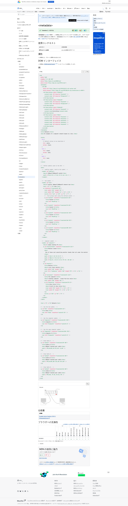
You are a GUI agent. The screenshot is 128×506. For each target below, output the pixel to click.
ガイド (18, 28)
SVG (47, 34)
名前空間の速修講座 (23, 36)
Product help (57, 495)
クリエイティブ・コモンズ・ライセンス (68, 503)
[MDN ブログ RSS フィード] (27, 491)
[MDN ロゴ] (20, 480)
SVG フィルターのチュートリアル (26, 51)
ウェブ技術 (95, 483)
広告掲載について (58, 490)
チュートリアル (21, 22)
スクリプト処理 (22, 38)
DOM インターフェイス (99, 23)
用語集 (94, 493)
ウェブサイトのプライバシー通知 (35, 500)
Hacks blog (95, 495)
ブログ (56, 485)
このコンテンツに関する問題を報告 (63, 464)
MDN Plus (56, 493)
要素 (19, 61)
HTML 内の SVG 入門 (24, 55)
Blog (88, 8)
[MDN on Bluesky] (20, 491)
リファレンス (20, 58)
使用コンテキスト (98, 18)
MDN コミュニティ (78, 483)
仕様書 (95, 27)
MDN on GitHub (77, 493)
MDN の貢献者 (49, 462)
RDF (39, 38)
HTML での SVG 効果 (24, 48)
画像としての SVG (23, 45)
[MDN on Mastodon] (25, 491)
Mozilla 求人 (57, 488)
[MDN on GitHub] (18, 491)
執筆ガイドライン (78, 488)
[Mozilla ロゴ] (21, 501)
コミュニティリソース (79, 485)
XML (74, 36)
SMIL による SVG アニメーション (26, 42)
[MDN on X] (23, 491)
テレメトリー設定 (50, 500)
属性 (95, 20)
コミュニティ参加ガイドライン (70, 500)
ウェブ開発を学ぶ (97, 485)
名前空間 (78, 36)
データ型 (21, 30)
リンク (20, 33)
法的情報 (59, 500)
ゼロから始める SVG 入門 (24, 24)
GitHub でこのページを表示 (46, 464)
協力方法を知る (43, 458)
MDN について (58, 483)
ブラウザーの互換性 (98, 29)
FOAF (43, 38)
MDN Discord (77, 490)
